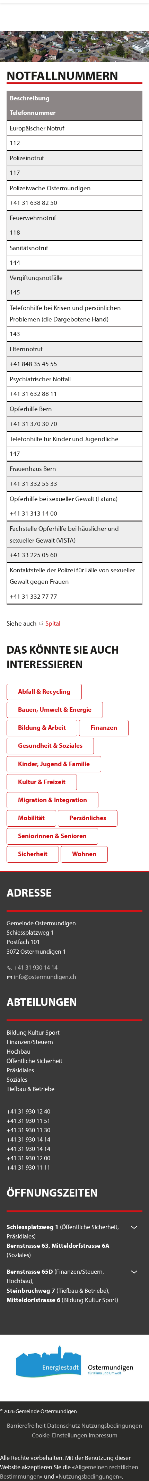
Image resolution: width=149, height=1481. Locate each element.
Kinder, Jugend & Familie (54, 764)
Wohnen (84, 853)
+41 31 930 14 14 (36, 967)
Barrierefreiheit (26, 1425)
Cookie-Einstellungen (59, 1435)
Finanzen (103, 727)
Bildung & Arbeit (42, 727)
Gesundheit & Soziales (50, 745)
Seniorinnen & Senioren (52, 836)
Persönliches (87, 818)
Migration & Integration (52, 800)
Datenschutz (63, 1425)
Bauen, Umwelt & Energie (54, 709)
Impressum (103, 1435)
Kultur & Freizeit (41, 782)
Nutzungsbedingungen (111, 1425)
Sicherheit (32, 853)
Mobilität (31, 818)
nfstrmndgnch (45, 977)
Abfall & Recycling (44, 691)
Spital (52, 623)
